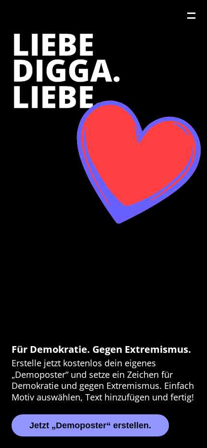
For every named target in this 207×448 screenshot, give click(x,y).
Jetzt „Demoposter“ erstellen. (90, 425)
